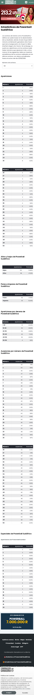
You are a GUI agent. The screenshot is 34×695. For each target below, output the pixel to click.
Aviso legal (15, 647)
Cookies (18, 643)
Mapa (22, 640)
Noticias (29, 640)
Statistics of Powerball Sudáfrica (18, 657)
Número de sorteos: (9, 63)
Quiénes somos (8, 640)
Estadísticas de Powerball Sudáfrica (17, 662)
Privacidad (10, 643)
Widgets (25, 643)
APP (21, 647)
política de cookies (23, 689)
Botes (17, 640)
